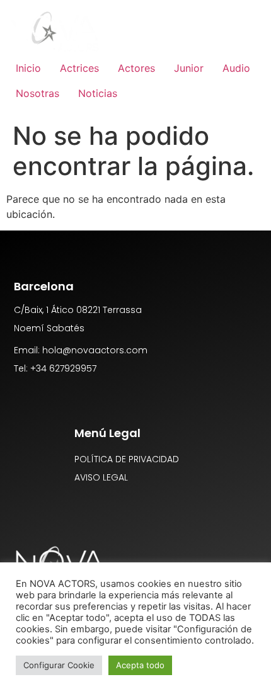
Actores (136, 68)
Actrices (79, 68)
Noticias (97, 93)
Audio (236, 68)
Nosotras (37, 93)
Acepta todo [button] (140, 665)
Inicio (28, 68)
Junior (189, 68)
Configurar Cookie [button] (59, 665)
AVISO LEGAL (101, 477)
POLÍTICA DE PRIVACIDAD (126, 459)
